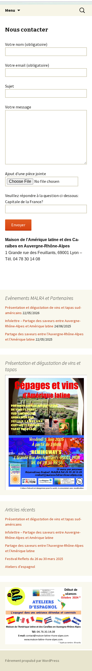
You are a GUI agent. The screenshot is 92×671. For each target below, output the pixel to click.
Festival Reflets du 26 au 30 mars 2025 (34, 558)
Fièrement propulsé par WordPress (32, 660)
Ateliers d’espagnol (20, 566)
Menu (10, 10)
